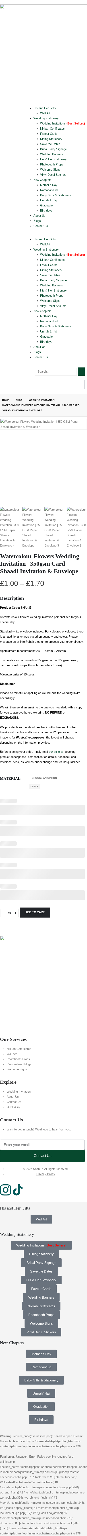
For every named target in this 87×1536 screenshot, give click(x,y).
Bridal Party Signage (53, 149)
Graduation (47, 205)
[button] (56, 234)
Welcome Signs (50, 169)
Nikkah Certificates (52, 128)
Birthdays (46, 210)
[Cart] (78, 384)
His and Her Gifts (44, 108)
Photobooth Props (51, 164)
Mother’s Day (48, 185)
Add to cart (35, 912)
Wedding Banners (51, 154)
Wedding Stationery (46, 118)
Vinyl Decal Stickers (53, 174)
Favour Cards (49, 133)
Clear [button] (34, 786)
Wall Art (45, 113)
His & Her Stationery (53, 159)
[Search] (81, 371)
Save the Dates (50, 144)
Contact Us (40, 226)
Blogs (37, 220)
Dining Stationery (51, 139)
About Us (39, 215)
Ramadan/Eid (49, 190)
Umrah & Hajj (48, 200)
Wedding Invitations (62, 123)
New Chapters (42, 180)
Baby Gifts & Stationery (55, 195)
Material (10, 778)
